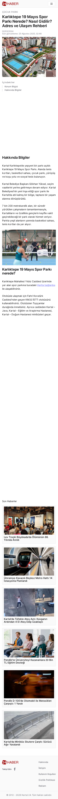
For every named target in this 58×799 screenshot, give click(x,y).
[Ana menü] (51, 3)
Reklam (42, 786)
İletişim (42, 768)
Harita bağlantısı (46, 285)
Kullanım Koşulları (47, 774)
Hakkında (43, 762)
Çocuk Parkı (10, 12)
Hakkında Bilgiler (13, 90)
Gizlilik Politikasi (47, 780)
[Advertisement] (29, 124)
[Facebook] (14, 769)
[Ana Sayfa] (10, 4)
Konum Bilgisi (11, 86)
